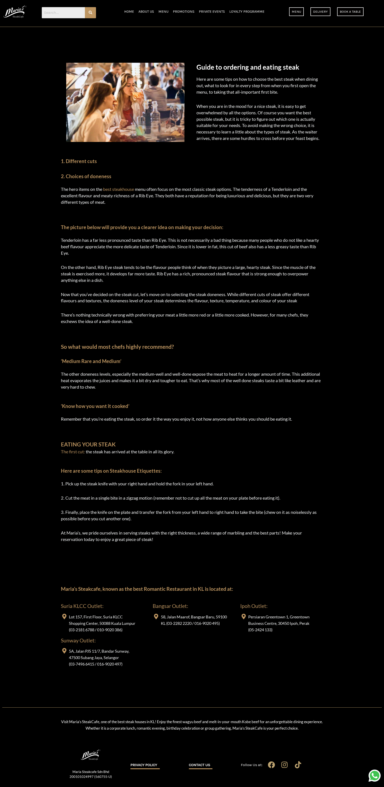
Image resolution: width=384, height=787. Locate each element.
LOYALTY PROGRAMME (246, 11)
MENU (163, 11)
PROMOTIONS (183, 11)
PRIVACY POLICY (143, 765)
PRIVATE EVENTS (212, 11)
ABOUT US (146, 11)
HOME (129, 11)
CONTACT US (199, 765)
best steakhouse (118, 189)
